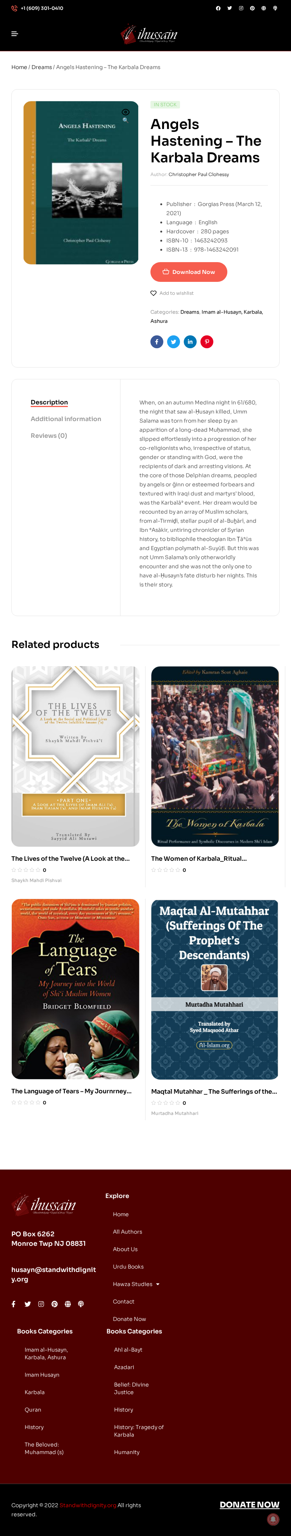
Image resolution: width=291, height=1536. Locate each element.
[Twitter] (229, 8)
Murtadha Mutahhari (175, 1113)
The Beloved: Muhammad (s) (44, 1448)
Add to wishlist (177, 293)
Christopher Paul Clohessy (199, 174)
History (34, 1427)
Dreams (41, 67)
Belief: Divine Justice (131, 1388)
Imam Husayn (42, 1374)
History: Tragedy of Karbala (139, 1431)
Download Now (193, 272)
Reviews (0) (49, 436)
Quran (33, 1409)
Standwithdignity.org (87, 1505)
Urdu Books (128, 1266)
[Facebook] (218, 8)
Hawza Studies (132, 1284)
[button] (125, 116)
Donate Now (129, 1319)
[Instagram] (241, 8)
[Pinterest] (252, 8)
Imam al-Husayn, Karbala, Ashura (46, 1353)
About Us (125, 1249)
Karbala (35, 1392)
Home (19, 67)
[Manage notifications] (273, 1519)
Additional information (66, 419)
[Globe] (263, 8)
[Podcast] (275, 8)
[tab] (66, 402)
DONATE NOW (250, 1505)
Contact (124, 1301)
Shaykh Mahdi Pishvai (36, 880)
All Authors (127, 1231)
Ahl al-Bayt (128, 1349)
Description (49, 402)
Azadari (124, 1367)
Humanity (126, 1452)
